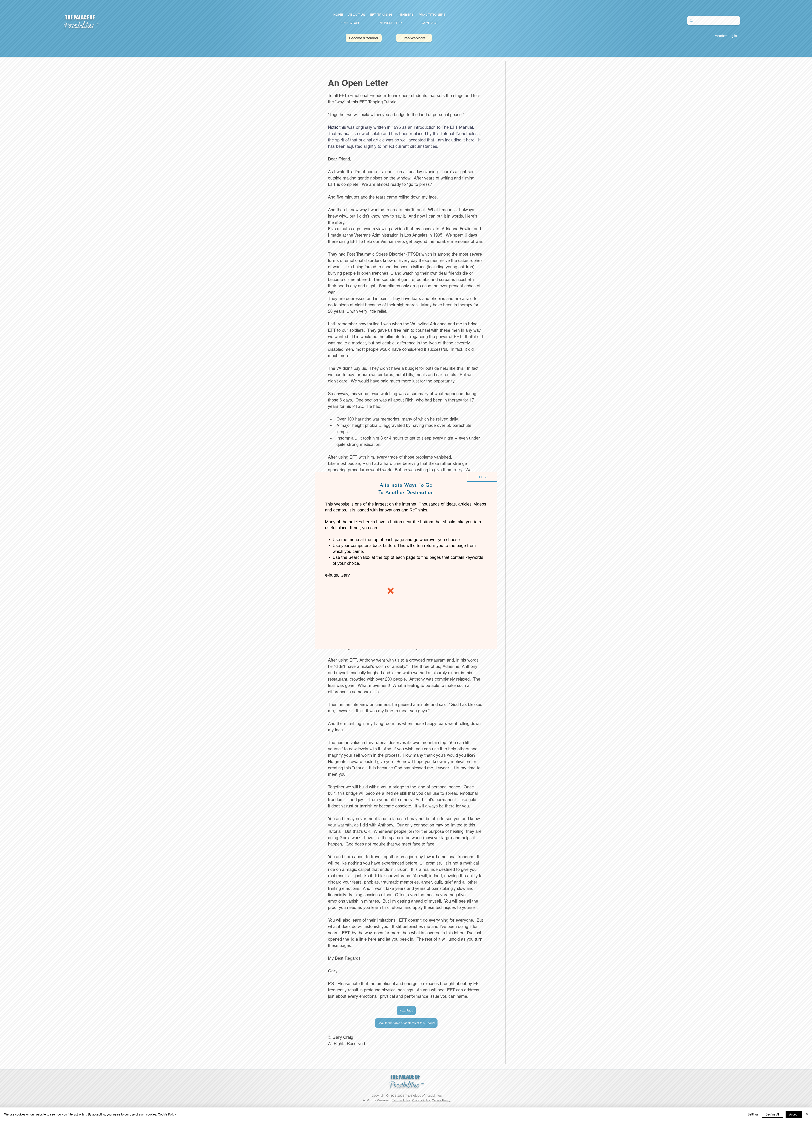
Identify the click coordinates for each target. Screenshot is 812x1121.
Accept (793, 1114)
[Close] (806, 1114)
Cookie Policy (167, 1114)
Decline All (772, 1114)
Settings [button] (753, 1114)
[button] (482, 477)
